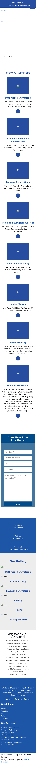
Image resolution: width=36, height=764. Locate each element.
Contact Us (8, 57)
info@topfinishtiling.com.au (18, 5)
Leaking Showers (7, 732)
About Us (4, 711)
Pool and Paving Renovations (12, 742)
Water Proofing (7, 735)
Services (4, 713)
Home (3, 708)
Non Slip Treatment (8, 745)
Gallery (3, 716)
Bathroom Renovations (10, 727)
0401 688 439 (17, 2)
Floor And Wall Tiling (9, 730)
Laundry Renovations (9, 740)
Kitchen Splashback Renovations (13, 737)
